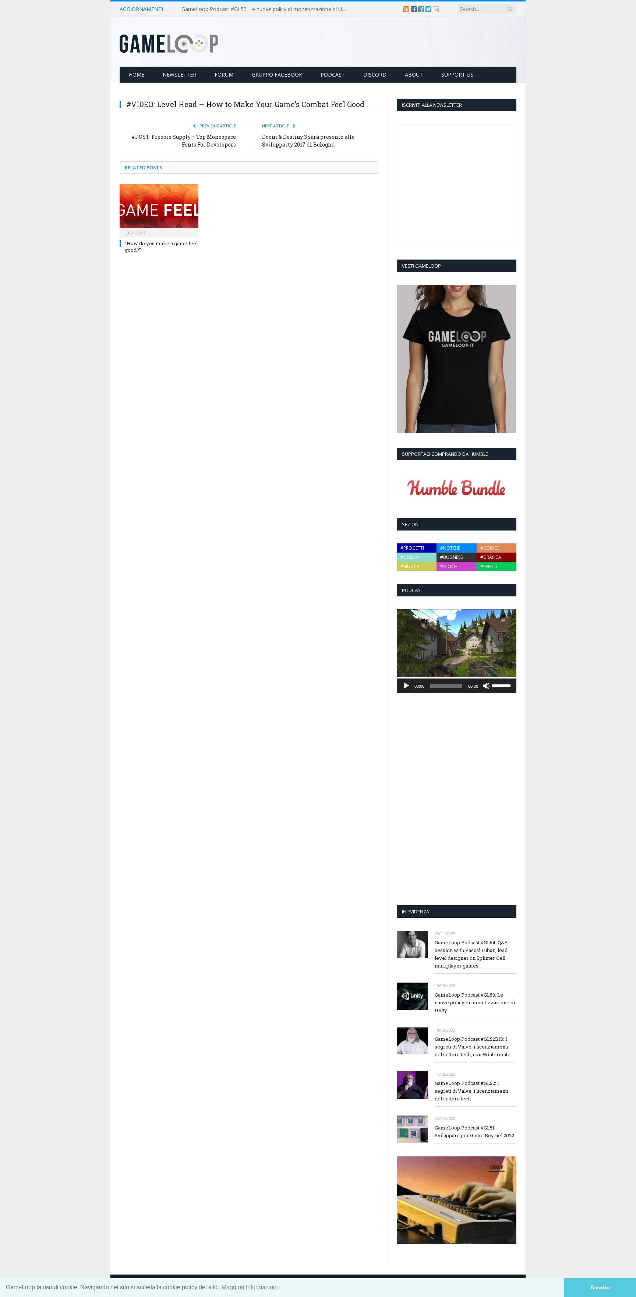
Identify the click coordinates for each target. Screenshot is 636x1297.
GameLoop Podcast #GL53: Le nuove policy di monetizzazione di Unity (265, 9)
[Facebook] (414, 9)
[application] (456, 686)
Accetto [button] (600, 1287)
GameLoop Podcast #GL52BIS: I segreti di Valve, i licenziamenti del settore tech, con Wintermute (472, 1047)
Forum (224, 74)
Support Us (457, 74)
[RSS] (407, 9)
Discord (374, 74)
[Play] (406, 686)
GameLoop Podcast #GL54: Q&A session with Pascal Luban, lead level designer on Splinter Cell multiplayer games (471, 954)
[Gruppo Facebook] (421, 9)
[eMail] (436, 9)
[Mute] (486, 686)
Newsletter (179, 74)
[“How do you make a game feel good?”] (159, 210)
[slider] (502, 685)
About (414, 74)
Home (136, 74)
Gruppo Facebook (277, 74)
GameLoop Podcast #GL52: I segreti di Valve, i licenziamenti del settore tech (471, 1091)
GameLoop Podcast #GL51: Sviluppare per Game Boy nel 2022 (474, 1131)
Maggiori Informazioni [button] (250, 1287)
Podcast (333, 74)
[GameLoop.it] (169, 41)
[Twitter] (429, 9)
